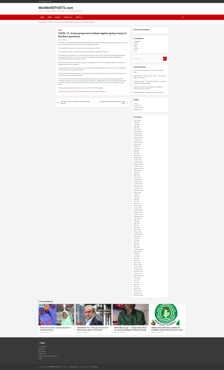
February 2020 (138, 265)
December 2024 (138, 162)
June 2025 (137, 149)
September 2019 (138, 276)
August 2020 (137, 251)
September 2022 (138, 216)
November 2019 (138, 271)
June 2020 (137, 256)
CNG (70, 91)
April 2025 (136, 153)
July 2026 (136, 122)
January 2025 (137, 160)
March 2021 (137, 247)
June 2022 (137, 223)
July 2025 (136, 146)
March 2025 (137, 155)
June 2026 (137, 125)
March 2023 (137, 203)
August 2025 (137, 144)
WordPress (94, 367)
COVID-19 (74, 91)
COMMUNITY (137, 42)
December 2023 (138, 184)
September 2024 (138, 168)
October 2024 (137, 166)
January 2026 (137, 133)
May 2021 (136, 243)
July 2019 (136, 280)
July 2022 (136, 221)
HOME (42, 17)
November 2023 (138, 186)
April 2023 (136, 201)
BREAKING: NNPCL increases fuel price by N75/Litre (148, 92)
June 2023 (137, 197)
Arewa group (65, 91)
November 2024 (138, 164)
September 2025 (138, 142)
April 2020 (136, 260)
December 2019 (138, 269)
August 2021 (137, 236)
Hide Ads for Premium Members (47, 356)
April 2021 (136, 245)
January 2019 (137, 293)
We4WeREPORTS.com (55, 8)
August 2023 (137, 192)
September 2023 (138, 190)
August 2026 (137, 120)
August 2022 (137, 219)
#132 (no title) (42, 346)
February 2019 (138, 291)
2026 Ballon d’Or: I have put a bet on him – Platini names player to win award (93, 329)
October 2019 (137, 273)
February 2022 (138, 232)
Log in (135, 103)
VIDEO (135, 50)
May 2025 (136, 151)
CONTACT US (68, 17)
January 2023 (137, 208)
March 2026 (137, 129)
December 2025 (138, 135)
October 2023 (137, 188)
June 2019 (137, 282)
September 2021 (138, 234)
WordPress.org (138, 109)
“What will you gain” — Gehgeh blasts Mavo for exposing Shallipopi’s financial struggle (130, 329)
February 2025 (138, 157)
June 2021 (137, 241)
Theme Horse (74, 367)
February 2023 (138, 205)
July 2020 (136, 254)
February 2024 (138, 179)
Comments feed (138, 107)
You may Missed (46, 301)
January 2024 (137, 181)
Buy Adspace (42, 351)
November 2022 (138, 212)
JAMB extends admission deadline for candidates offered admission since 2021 (167, 329)
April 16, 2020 (62, 40)
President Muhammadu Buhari (97, 91)
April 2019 (136, 286)
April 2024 (136, 175)
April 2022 (136, 227)
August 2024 (137, 170)
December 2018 (138, 295)
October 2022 (137, 214)
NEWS (49, 17)
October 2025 (137, 140)
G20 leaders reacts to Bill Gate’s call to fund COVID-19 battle (75, 102)
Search (165, 59)
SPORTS (136, 48)
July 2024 (136, 173)
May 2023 (136, 199)
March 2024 (137, 177)
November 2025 (138, 138)
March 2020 (137, 262)
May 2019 (136, 284)
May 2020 (136, 258)
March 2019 (137, 289)
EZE (51, 332)
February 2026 (138, 131)
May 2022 (136, 225)
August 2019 (137, 278)
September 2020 (138, 249)
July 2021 (136, 238)
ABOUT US (79, 17)
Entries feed (137, 105)
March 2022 (137, 230)
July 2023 (136, 195)
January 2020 (137, 267)
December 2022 (138, 210)
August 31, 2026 (44, 332)
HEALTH (57, 17)
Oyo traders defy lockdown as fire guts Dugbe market (112, 102)
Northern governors (83, 91)
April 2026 (136, 127)
